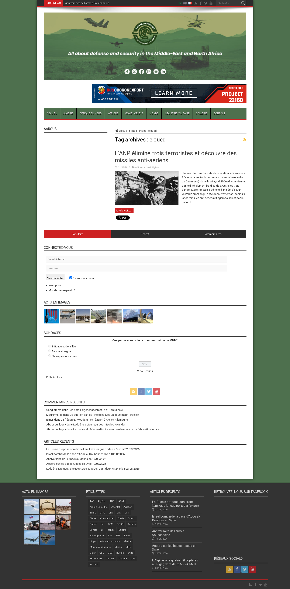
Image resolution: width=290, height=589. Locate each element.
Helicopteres (97, 535)
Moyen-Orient (134, 113)
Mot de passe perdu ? (62, 290)
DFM (110, 524)
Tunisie (110, 558)
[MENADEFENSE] (145, 76)
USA (133, 558)
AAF (92, 501)
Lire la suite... (124, 210)
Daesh (93, 524)
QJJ (110, 552)
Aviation (128, 507)
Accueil (52, 113)
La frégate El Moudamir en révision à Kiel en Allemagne (94, 419)
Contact (219, 113)
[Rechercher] (243, 3)
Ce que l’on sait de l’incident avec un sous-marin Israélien (104, 414)
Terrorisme (96, 558)
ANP (112, 501)
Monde (153, 113)
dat (102, 524)
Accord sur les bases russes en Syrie (69, 463)
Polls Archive (54, 377)
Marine (128, 541)
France (111, 530)
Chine (93, 518)
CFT (127, 512)
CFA (111, 512)
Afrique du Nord (91, 113)
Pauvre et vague (61, 351)
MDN (128, 547)
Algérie (68, 113)
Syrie (130, 552)
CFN (119, 512)
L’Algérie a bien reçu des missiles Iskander (99, 424)
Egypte (93, 530)
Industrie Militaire (177, 113)
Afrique (113, 113)
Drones (131, 524)
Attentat (115, 507)
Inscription (55, 285)
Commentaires (212, 234)
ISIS (118, 535)
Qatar (93, 552)
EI (102, 530)
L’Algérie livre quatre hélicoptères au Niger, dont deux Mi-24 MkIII (85, 468)
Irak (110, 535)
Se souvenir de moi (84, 278)
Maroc (118, 547)
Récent (145, 234)
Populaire (77, 234)
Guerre (122, 530)
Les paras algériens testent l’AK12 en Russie (96, 409)
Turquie (122, 558)
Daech (131, 518)
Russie (120, 552)
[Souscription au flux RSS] (244, 139)
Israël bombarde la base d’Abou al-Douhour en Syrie (78, 454)
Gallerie (201, 113)
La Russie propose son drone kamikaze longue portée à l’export (85, 449)
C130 (102, 512)
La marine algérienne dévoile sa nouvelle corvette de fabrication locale (116, 429)
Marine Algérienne (100, 547)
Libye (93, 541)
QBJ (101, 552)
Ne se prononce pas (64, 356)
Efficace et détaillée (64, 346)
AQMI (121, 501)
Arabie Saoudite (99, 507)
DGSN (120, 524)
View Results (145, 371)
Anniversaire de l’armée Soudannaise (87, 3)
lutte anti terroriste (110, 541)
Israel (127, 535)
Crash (120, 518)
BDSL (93, 512)
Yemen (94, 564)
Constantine (107, 518)
